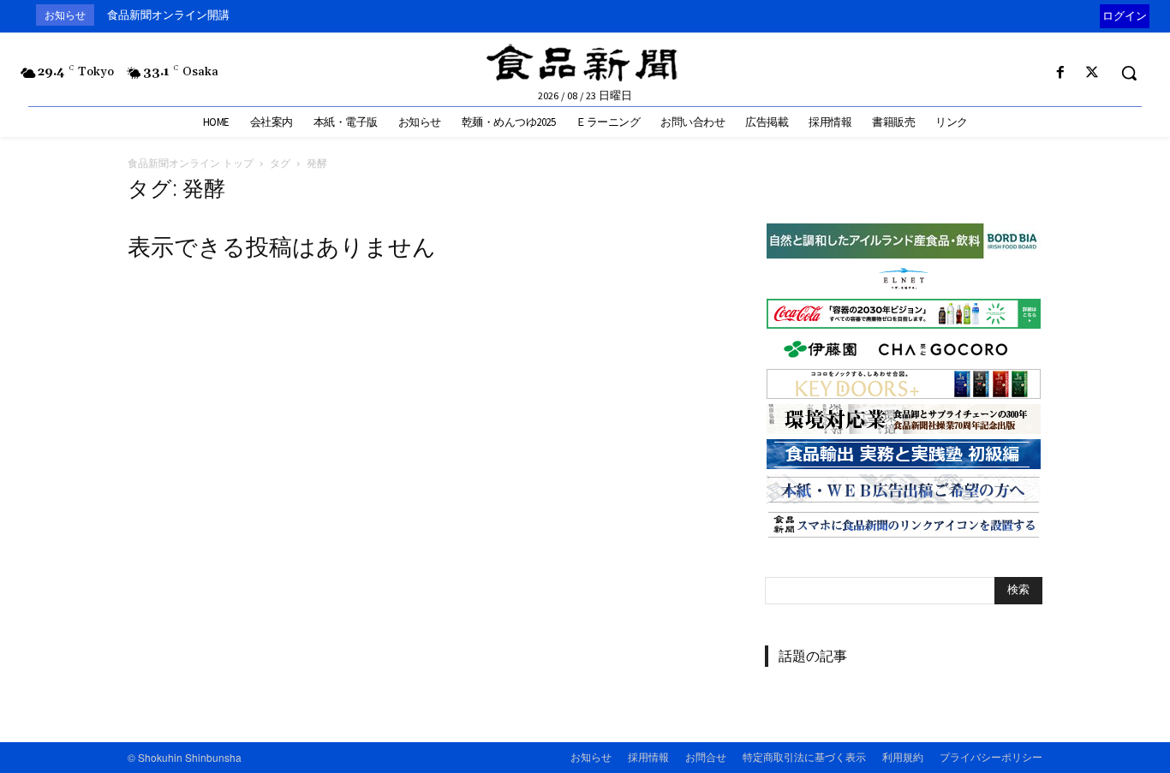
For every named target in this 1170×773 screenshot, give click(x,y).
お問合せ (705, 756)
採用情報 (648, 756)
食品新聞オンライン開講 (168, 15)
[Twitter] (1092, 73)
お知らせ (591, 756)
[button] (1128, 72)
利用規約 (902, 756)
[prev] (1096, 15)
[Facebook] (1060, 73)
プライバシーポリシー (991, 756)
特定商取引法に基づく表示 (804, 756)
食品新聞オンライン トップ (191, 163)
